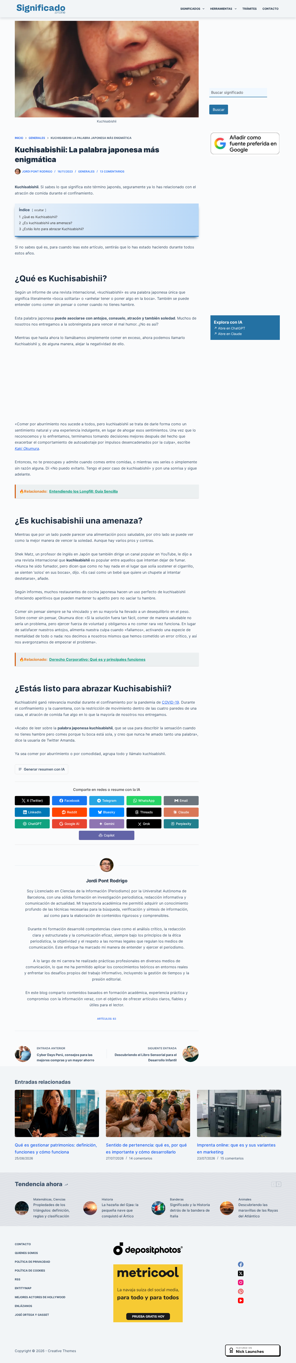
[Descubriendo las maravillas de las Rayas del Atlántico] (227, 1208)
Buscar (219, 109)
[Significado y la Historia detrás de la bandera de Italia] (158, 1208)
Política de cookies (30, 1270)
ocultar (39, 210)
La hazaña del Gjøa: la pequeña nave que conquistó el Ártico (120, 1211)
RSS (17, 1279)
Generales (86, 171)
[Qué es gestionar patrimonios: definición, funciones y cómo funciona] (57, 1113)
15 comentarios (232, 1158)
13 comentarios (112, 171)
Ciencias (59, 1199)
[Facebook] (241, 1264)
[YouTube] (241, 1300)
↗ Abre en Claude (228, 334)
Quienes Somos (26, 1253)
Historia (107, 1199)
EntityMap (23, 1288)
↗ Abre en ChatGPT (229, 328)
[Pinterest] (241, 1291)
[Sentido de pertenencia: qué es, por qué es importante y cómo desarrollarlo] (148, 1113)
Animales (244, 1199)
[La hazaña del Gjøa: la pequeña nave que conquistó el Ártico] (90, 1208)
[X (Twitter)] (241, 1273)
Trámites (249, 8)
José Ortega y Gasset (32, 1314)
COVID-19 (170, 702)
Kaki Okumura (27, 448)
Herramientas (221, 8)
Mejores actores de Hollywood (40, 1297)
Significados (190, 8)
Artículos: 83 (106, 1018)
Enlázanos (23, 1306)
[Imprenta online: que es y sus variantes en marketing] (239, 1113)
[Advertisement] (107, 386)
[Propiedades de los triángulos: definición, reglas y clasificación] (22, 1208)
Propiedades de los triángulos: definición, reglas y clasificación (51, 1211)
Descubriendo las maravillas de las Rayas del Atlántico (258, 1211)
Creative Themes (62, 1351)
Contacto (270, 8)
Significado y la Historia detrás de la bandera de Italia (190, 1211)
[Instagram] (241, 1282)
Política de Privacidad (32, 1261)
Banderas (177, 1199)
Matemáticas (42, 1199)
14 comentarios (140, 1158)
